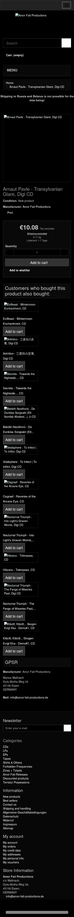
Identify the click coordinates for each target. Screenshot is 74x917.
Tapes (7, 758)
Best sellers (10, 800)
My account (10, 842)
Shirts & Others (12, 762)
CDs (5, 747)
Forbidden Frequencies (17, 766)
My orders (9, 846)
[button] (6, 905)
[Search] (66, 42)
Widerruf (8, 820)
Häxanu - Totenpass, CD (19, 570)
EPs (5, 755)
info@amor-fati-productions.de (29, 697)
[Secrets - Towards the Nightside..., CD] (20, 376)
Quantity (11, 246)
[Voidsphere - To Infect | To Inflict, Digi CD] (20, 449)
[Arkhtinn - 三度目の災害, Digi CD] (20, 341)
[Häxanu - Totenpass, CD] (20, 557)
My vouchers (11, 862)
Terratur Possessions (16, 782)
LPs (5, 751)
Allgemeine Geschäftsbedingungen (25, 812)
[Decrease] (9, 252)
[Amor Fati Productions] (37, 24)
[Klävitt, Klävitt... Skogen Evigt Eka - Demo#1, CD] (20, 626)
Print (10, 213)
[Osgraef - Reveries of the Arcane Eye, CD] (20, 484)
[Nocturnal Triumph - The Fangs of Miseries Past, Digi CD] (20, 589)
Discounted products (16, 778)
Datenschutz (11, 816)
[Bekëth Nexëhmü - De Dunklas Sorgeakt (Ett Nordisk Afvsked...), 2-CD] (20, 412)
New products (11, 796)
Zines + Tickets (12, 770)
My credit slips (12, 850)
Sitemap (8, 828)
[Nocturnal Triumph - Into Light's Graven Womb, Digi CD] (20, 521)
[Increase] (64, 252)
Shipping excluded (37, 233)
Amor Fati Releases (15, 774)
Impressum (10, 824)
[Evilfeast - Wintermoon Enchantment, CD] (20, 306)
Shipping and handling (17, 808)
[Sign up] (67, 728)
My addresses (12, 854)
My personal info (13, 858)
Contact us (9, 804)
